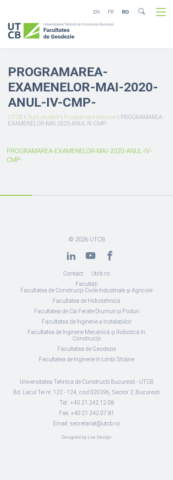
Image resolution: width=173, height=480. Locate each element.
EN (96, 12)
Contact (73, 273)
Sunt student (43, 117)
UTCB (15, 117)
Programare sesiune (90, 117)
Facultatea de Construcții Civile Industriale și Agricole (86, 290)
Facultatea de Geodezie (87, 349)
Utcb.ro (100, 273)
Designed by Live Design (86, 437)
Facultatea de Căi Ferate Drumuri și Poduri (86, 311)
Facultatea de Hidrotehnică (86, 301)
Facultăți (87, 284)
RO (125, 12)
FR (111, 12)
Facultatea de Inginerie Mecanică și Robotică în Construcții (86, 335)
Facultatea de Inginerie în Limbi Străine (86, 359)
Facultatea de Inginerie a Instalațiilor (87, 321)
